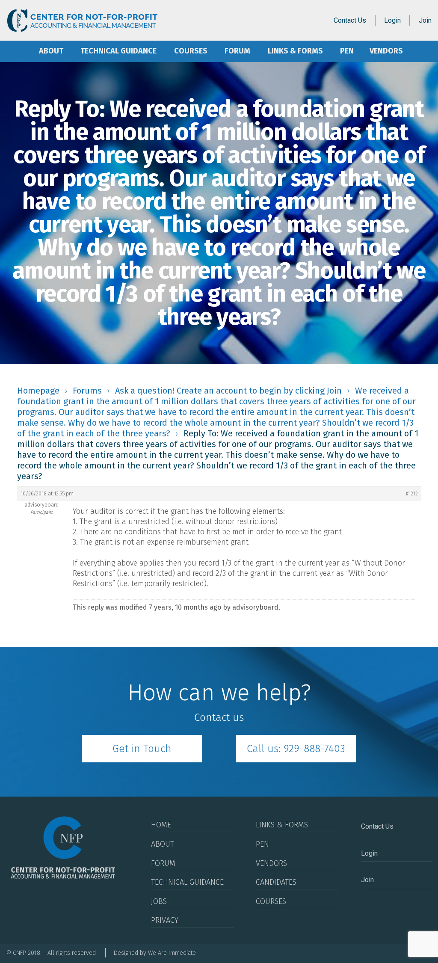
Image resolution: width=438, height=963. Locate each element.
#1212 (412, 494)
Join (425, 20)
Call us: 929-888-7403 (296, 749)
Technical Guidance (118, 51)
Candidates (276, 882)
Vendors (386, 51)
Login (392, 20)
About (51, 51)
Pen (347, 51)
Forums (87, 390)
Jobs (159, 901)
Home (18, 51)
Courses (190, 51)
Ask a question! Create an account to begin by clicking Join (228, 390)
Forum (237, 51)
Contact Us (350, 20)
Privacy (164, 920)
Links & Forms (295, 51)
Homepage (38, 390)
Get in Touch (142, 749)
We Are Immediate (172, 953)
